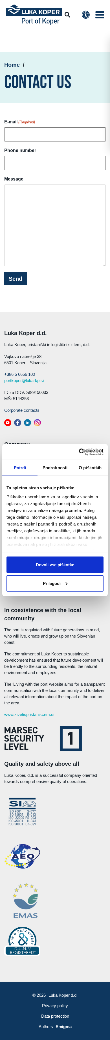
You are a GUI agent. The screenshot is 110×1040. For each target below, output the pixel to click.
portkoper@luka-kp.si (24, 380)
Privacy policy (55, 1005)
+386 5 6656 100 (19, 374)
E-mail (19, 121)
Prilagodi (52, 583)
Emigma (64, 1026)
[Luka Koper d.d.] (34, 15)
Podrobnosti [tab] (55, 467)
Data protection (55, 1016)
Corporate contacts (21, 410)
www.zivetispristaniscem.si (29, 714)
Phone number (20, 150)
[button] (99, 14)
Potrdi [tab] (20, 467)
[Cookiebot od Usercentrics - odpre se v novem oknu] (79, 452)
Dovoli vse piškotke (55, 564)
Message (13, 179)
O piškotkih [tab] (90, 467)
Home (12, 65)
